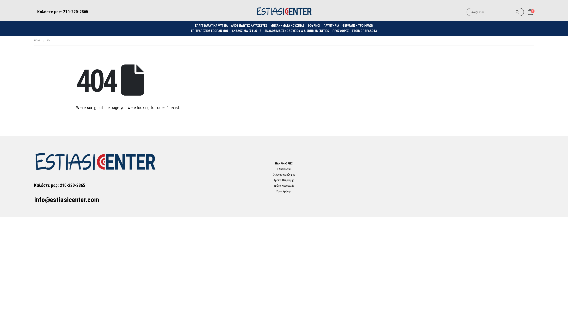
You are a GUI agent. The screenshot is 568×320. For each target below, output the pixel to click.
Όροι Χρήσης (283, 191)
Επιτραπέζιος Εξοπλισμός (210, 31)
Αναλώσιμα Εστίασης (246, 31)
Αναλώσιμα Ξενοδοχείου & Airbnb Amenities (296, 31)
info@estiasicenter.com (66, 200)
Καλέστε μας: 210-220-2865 (62, 11)
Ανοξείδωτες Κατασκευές (249, 25)
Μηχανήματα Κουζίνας (287, 25)
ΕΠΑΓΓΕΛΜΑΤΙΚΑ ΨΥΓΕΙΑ (211, 25)
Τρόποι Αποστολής (284, 185)
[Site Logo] (284, 12)
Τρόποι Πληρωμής (284, 180)
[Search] (517, 12)
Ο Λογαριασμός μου (284, 174)
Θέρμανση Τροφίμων (357, 25)
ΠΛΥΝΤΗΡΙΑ (331, 25)
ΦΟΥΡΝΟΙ (314, 25)
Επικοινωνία (284, 169)
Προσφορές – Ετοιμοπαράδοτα (354, 31)
